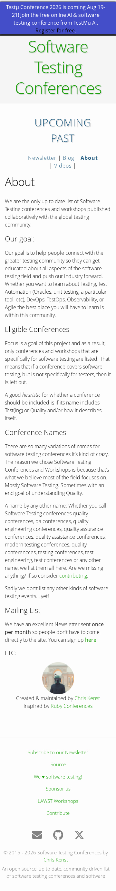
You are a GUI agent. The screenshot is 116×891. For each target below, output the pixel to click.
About (89, 157)
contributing (73, 575)
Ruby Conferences (71, 705)
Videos (63, 165)
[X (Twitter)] (79, 836)
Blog (68, 157)
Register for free (55, 30)
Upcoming (62, 122)
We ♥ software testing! (58, 776)
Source (58, 764)
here (90, 639)
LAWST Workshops (58, 801)
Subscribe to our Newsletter (58, 752)
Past (63, 138)
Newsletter (42, 157)
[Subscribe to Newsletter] (38, 836)
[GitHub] (58, 836)
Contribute (58, 813)
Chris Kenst (87, 698)
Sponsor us (58, 788)
